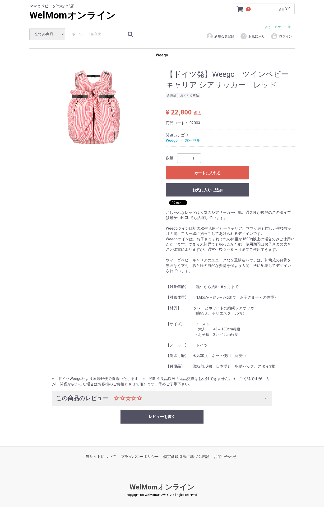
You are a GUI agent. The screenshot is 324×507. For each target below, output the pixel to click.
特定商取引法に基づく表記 (186, 456)
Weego (162, 55)
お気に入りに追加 (207, 190)
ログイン (285, 36)
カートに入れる (207, 173)
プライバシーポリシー (140, 456)
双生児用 (192, 140)
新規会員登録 (224, 36)
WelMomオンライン (72, 15)
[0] (240, 9)
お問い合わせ (225, 456)
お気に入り (256, 36)
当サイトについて (101, 456)
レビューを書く (162, 416)
